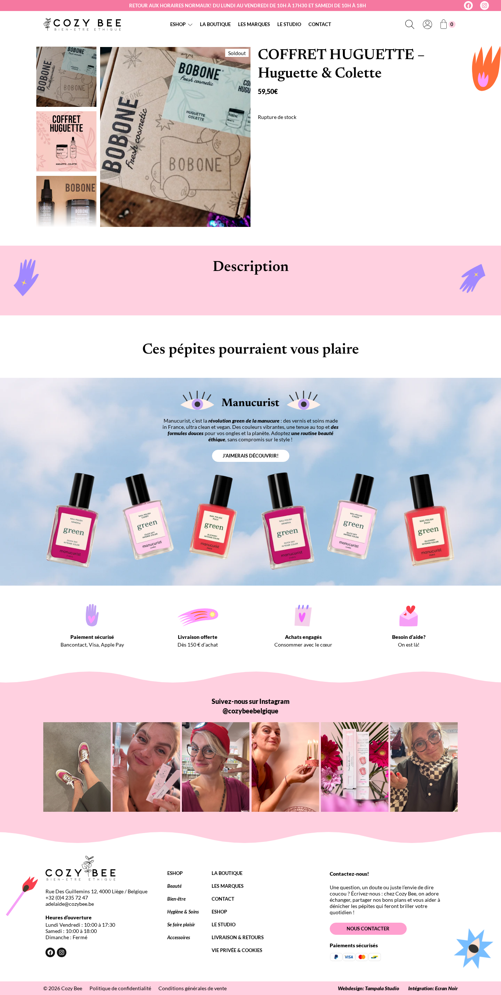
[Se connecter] (427, 24)
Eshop (178, 24)
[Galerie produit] (175, 137)
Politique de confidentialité (120, 988)
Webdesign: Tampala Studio (368, 988)
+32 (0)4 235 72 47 (66, 897)
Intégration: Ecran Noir (433, 988)
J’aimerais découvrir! (251, 456)
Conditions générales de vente (192, 988)
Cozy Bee (71, 988)
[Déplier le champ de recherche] (410, 24)
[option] (66, 141)
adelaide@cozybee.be (69, 904)
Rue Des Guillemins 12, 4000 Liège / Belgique (96, 891)
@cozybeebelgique (250, 711)
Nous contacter (368, 928)
